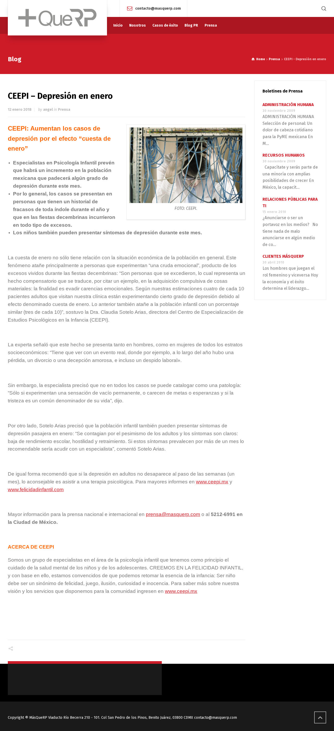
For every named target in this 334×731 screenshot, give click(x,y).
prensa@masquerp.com (173, 514)
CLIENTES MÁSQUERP (283, 256)
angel (48, 109)
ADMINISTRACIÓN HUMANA (288, 104)
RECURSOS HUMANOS (284, 155)
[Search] (322, 8)
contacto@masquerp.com (158, 8)
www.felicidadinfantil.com (36, 489)
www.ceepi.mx (212, 481)
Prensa (64, 109)
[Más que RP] (57, 17)
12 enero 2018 (20, 109)
